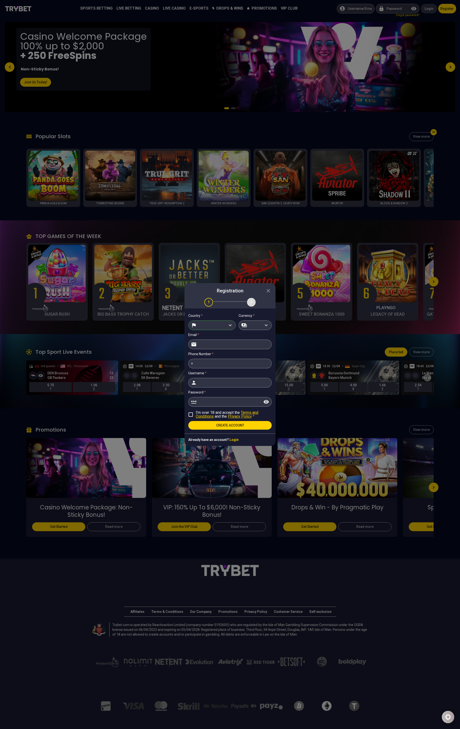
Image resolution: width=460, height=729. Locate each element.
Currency (247, 316)
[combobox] (212, 325)
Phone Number (200, 354)
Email (193, 335)
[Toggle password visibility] (266, 402)
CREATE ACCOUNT (230, 425)
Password (197, 392)
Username (197, 373)
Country (195, 316)
